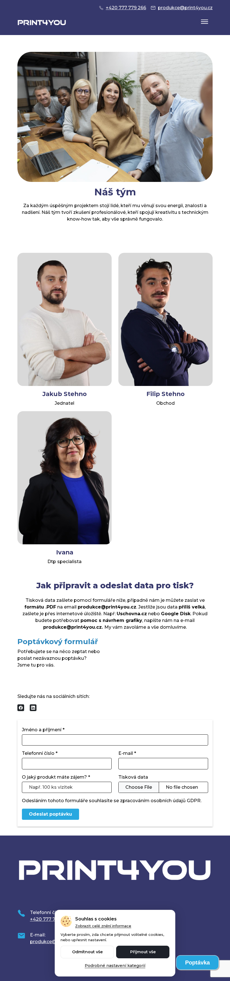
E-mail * (127, 753)
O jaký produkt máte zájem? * (56, 777)
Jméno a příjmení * (43, 729)
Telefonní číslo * (40, 753)
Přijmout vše (143, 951)
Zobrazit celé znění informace (103, 926)
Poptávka (197, 962)
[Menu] (204, 22)
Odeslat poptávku (50, 814)
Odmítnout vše (87, 951)
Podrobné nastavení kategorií (115, 965)
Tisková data (133, 777)
